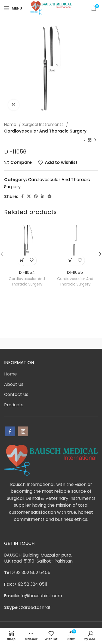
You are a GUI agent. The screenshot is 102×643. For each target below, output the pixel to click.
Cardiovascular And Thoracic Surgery (45, 131)
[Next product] (95, 140)
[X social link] (28, 196)
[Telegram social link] (49, 196)
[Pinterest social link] (35, 196)
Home (10, 124)
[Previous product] (84, 140)
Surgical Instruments (43, 124)
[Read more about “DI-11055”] (70, 260)
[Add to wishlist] (31, 260)
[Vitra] (27, 343)
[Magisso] (74, 343)
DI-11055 (75, 272)
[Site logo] (51, 8)
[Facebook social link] (22, 196)
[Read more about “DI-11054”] (22, 260)
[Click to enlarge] (13, 105)
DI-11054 (27, 272)
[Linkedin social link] (42, 196)
